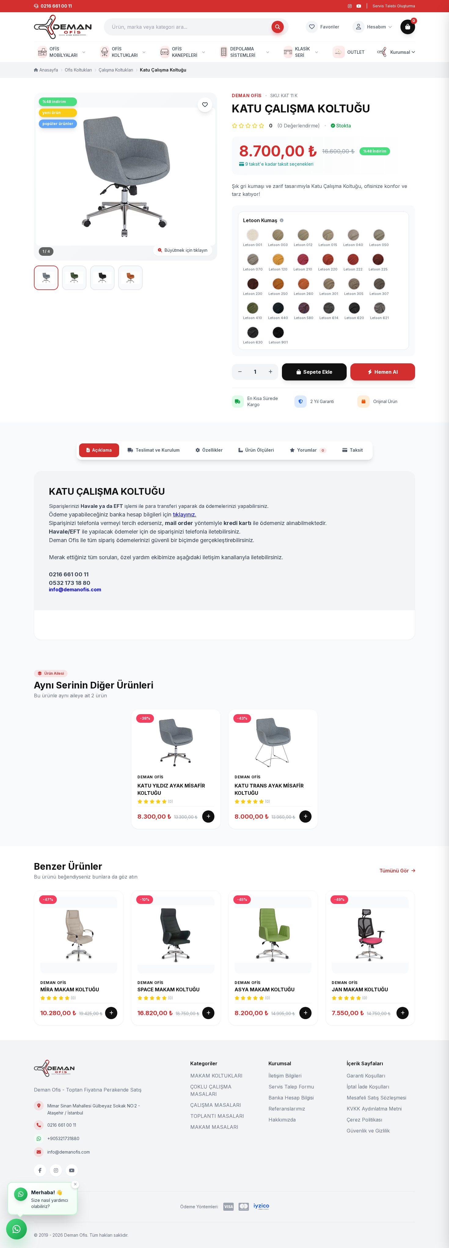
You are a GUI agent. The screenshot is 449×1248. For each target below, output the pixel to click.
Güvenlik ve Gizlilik (368, 1131)
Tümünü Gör (394, 871)
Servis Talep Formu (291, 1087)
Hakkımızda (282, 1120)
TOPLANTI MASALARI (217, 1116)
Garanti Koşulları (366, 1076)
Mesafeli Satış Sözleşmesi (376, 1098)
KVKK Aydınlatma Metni (374, 1109)
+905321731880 (63, 1138)
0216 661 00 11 (61, 1125)
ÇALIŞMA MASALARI (215, 1105)
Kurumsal (400, 52)
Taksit (356, 450)
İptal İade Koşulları (368, 1087)
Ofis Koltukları (78, 69)
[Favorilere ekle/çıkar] (205, 104)
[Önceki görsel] (46, 176)
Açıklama (102, 450)
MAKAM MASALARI (214, 1127)
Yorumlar (310, 450)
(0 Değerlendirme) (298, 126)
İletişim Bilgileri (284, 1076)
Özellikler (212, 450)
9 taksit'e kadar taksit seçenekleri (279, 164)
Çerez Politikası (364, 1120)
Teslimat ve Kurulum (158, 450)
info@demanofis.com (68, 1151)
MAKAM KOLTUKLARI (216, 1076)
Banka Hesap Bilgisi (291, 1098)
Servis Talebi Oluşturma (394, 6)
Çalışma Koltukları (116, 69)
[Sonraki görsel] (205, 176)
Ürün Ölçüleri (259, 450)
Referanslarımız (286, 1109)
